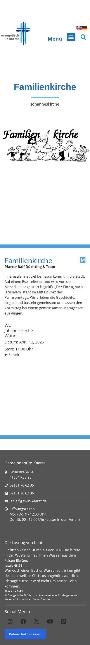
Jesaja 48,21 (13, 565)
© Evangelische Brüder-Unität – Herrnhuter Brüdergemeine (41, 595)
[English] (79, 27)
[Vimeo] (63, 621)
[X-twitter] (36, 621)
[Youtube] (50, 621)
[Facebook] (23, 621)
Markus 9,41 (14, 591)
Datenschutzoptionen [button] (25, 634)
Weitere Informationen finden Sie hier (27, 599)
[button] (71, 37)
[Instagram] (10, 621)
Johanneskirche (19, 330)
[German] (85, 27)
